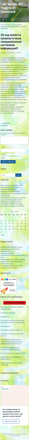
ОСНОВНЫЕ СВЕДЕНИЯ (8, 313)
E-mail (3, 154)
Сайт (2, 158)
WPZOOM (17, 436)
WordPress (11, 434)
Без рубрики (8, 24)
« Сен (2, 235)
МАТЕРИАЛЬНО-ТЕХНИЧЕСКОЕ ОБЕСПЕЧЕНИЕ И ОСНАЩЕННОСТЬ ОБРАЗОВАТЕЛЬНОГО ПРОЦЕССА (12, 342)
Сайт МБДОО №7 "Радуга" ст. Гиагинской (12, 8)
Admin (4, 52)
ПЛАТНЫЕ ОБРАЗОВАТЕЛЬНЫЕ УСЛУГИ (13, 353)
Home (2, 24)
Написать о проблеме (10, 421)
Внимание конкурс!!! (7, 191)
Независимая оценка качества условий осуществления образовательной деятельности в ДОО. (13, 200)
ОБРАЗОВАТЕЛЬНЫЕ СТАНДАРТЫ (11, 330)
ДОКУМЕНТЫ (5, 317)
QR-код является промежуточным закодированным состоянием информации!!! (11, 187)
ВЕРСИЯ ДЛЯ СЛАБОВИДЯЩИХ (14, 302)
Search (26, 19)
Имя (3, 147)
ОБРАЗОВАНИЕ (5, 326)
